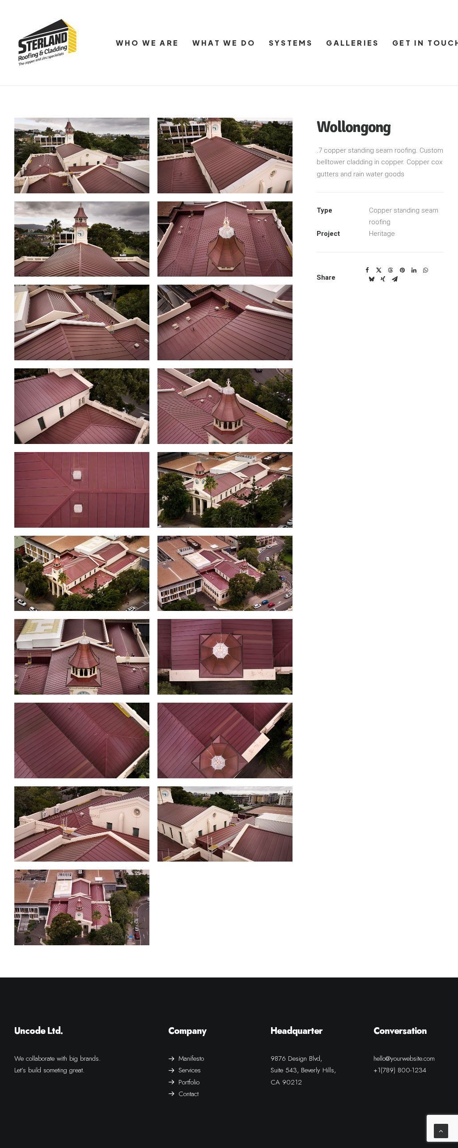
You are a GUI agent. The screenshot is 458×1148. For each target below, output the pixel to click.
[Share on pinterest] (402, 270)
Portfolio (188, 1082)
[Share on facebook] (367, 270)
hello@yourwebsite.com (404, 1058)
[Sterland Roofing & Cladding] (47, 43)
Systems (291, 42)
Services (189, 1070)
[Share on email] (394, 279)
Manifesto (191, 1058)
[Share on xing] (382, 279)
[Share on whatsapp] (425, 270)
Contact (188, 1094)
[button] (81, 155)
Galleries (352, 42)
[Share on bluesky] (371, 279)
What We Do (223, 42)
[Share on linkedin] (413, 270)
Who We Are (147, 42)
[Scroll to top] (441, 1131)
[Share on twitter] (378, 270)
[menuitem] (147, 43)
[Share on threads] (390, 270)
